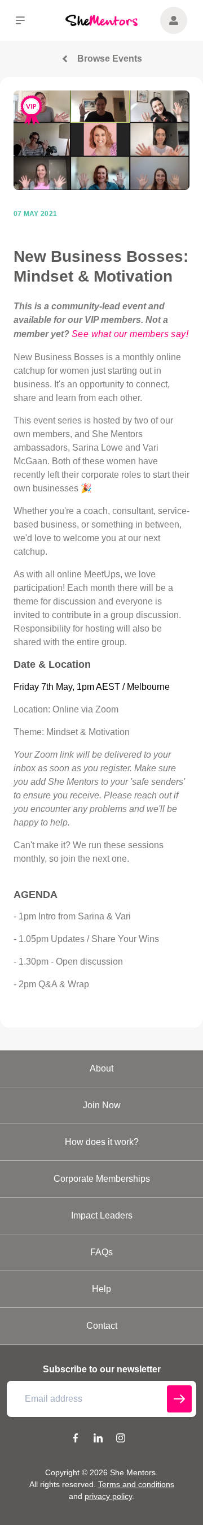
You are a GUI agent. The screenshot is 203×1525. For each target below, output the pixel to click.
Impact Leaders (102, 1215)
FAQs (101, 1252)
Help (101, 1289)
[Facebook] (75, 1439)
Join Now (102, 1105)
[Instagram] (120, 1439)
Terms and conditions (136, 1484)
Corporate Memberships (102, 1178)
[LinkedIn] (98, 1439)
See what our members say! (130, 334)
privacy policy (108, 1496)
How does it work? (102, 1142)
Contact (101, 1325)
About (101, 1068)
